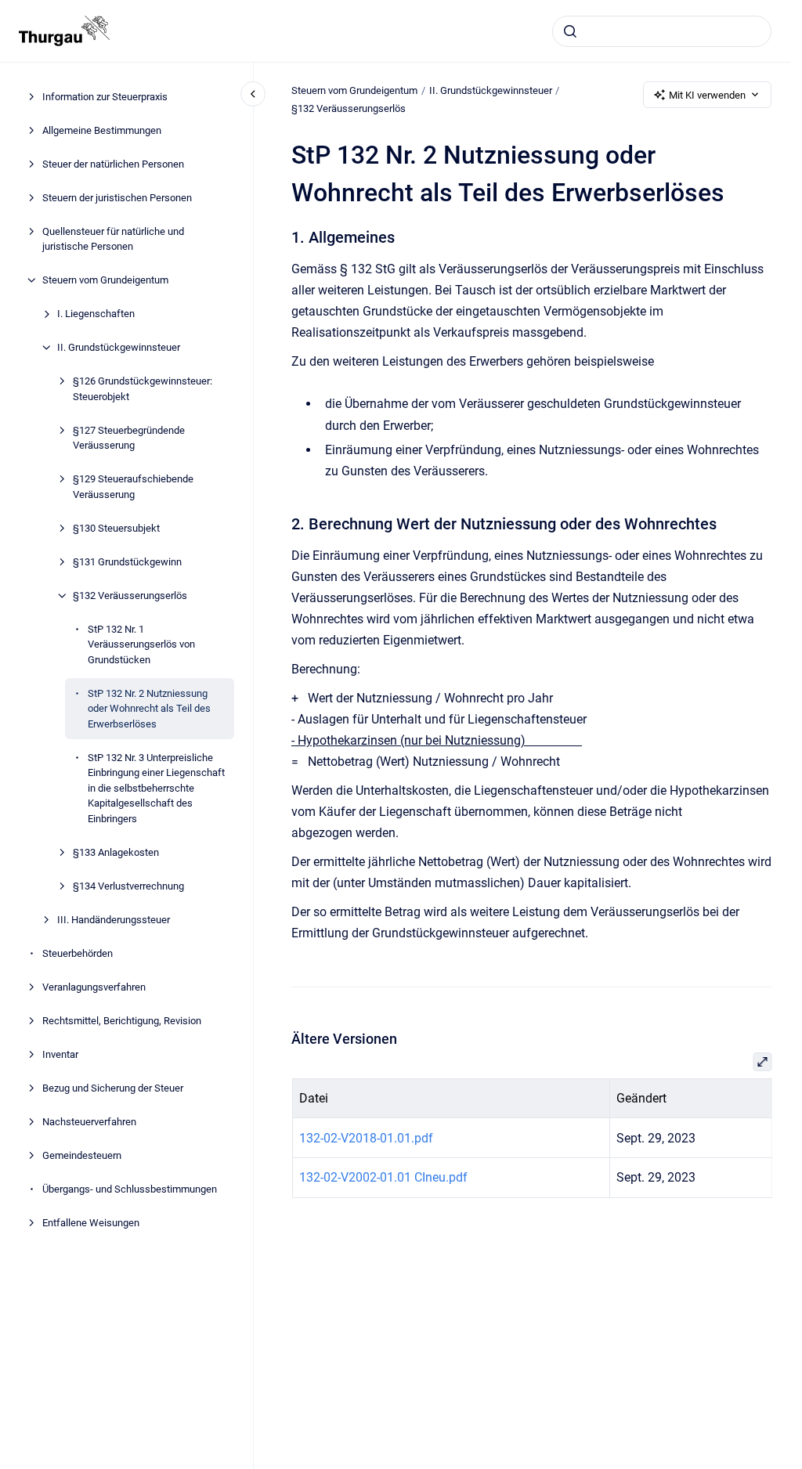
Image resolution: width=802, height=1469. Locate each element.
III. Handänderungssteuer (113, 920)
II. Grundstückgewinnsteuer (118, 347)
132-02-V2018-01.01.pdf (365, 1138)
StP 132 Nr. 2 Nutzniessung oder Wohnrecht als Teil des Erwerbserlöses (149, 709)
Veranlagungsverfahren (94, 987)
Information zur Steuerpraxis (105, 97)
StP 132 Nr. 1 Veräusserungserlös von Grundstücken (141, 644)
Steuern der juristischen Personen (117, 198)
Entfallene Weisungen (90, 1223)
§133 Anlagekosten (116, 852)
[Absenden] (570, 31)
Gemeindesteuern (81, 1155)
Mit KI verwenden (707, 95)
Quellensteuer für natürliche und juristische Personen (113, 239)
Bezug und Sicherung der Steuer (112, 1088)
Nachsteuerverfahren (89, 1122)
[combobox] (662, 31)
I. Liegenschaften (96, 313)
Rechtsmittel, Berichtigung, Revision (121, 1021)
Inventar (60, 1054)
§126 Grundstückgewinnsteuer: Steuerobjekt (142, 388)
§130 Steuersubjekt (116, 528)
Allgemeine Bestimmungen (101, 130)
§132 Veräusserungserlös (130, 595)
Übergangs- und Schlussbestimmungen (129, 1189)
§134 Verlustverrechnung (128, 886)
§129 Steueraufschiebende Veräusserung (133, 486)
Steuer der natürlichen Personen (113, 164)
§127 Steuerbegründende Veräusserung (129, 438)
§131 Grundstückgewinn (127, 562)
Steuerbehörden (77, 953)
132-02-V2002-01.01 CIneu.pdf (382, 1177)
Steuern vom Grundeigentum (105, 280)
